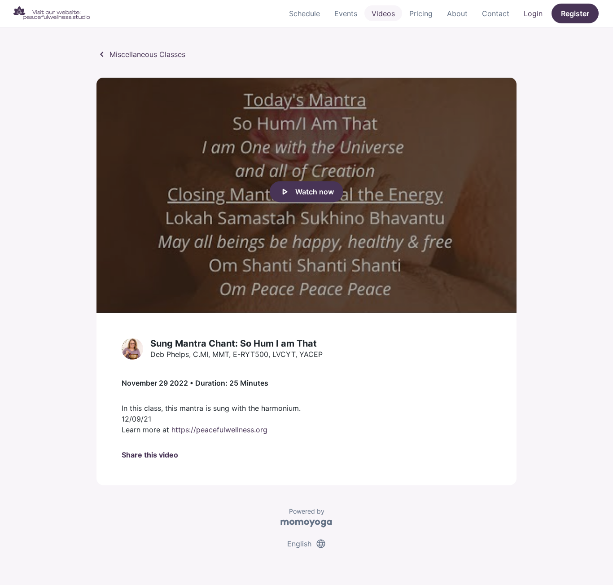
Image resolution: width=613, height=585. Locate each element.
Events (345, 13)
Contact (495, 13)
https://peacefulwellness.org (219, 429)
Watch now (306, 191)
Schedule (304, 13)
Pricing (421, 13)
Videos (383, 13)
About (457, 13)
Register (575, 13)
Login (533, 13)
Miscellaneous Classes (140, 54)
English (306, 543)
